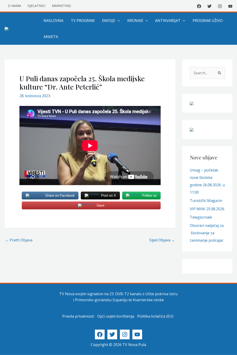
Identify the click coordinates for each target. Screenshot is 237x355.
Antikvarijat (168, 20)
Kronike (135, 20)
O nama (14, 5)
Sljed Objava (162, 240)
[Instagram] (220, 6)
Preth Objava (18, 240)
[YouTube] (230, 6)
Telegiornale (201, 217)
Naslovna (53, 20)
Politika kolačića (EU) (155, 316)
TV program (83, 20)
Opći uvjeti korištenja (115, 316)
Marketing (61, 5)
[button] (117, 20)
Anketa (51, 36)
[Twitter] (209, 6)
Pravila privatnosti (78, 316)
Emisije (108, 20)
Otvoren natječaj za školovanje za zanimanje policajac (207, 233)
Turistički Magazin (206, 200)
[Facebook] (199, 6)
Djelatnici (36, 5)
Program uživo (208, 20)
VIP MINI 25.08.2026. (207, 208)
